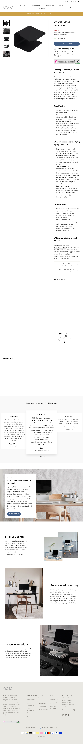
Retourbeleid (54, 699)
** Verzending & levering (66, 270)
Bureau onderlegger (30, 704)
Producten (23, 6)
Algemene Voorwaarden (54, 707)
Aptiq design (42, 703)
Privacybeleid (42, 706)
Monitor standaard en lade (30, 710)
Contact (41, 9)
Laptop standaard (30, 716)
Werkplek (50, 6)
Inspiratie (37, 6)
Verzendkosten (66, 32)
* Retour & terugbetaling (67, 264)
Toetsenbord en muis (31, 700)
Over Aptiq (14, 514)
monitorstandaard (60, 247)
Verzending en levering (54, 703)
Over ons (41, 701)
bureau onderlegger (66, 252)
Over (61, 6)
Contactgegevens (44, 709)
